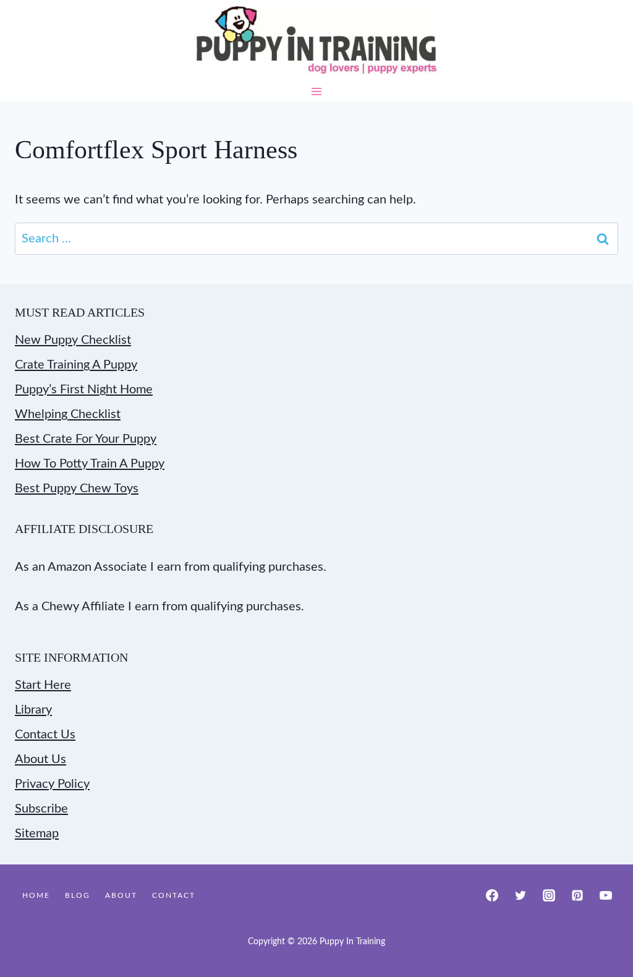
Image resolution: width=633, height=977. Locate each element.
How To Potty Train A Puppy (89, 464)
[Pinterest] (577, 895)
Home (36, 895)
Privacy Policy (52, 784)
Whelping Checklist (68, 414)
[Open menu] (316, 91)
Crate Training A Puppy (76, 365)
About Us (40, 759)
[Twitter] (520, 895)
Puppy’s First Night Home (84, 389)
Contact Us (45, 734)
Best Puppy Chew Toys (76, 488)
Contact (173, 895)
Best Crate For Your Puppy (85, 439)
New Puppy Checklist (73, 340)
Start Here (43, 685)
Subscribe (41, 809)
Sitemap (37, 833)
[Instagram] (549, 895)
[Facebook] (492, 895)
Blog (77, 895)
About (121, 895)
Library (33, 710)
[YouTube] (605, 895)
